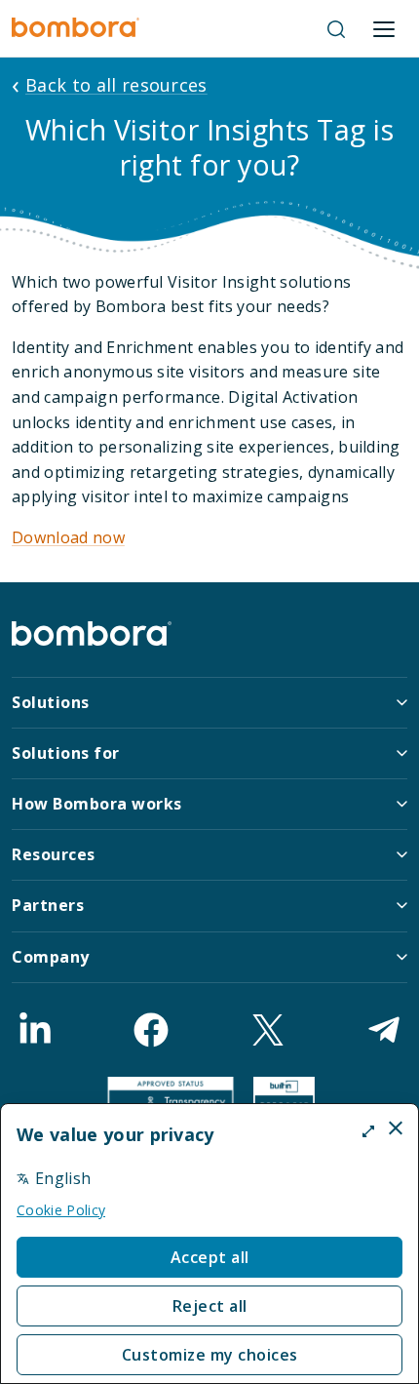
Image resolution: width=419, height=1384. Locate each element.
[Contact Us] (384, 1030)
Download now (68, 537)
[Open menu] (384, 29)
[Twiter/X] (268, 1030)
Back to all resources (116, 85)
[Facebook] (151, 1030)
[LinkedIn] (35, 1030)
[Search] (336, 29)
